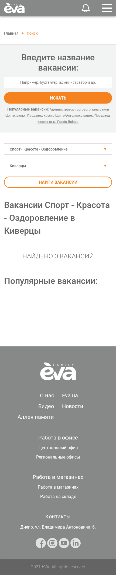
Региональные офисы (58, 457)
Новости (72, 406)
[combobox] (58, 149)
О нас (47, 395)
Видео (46, 406)
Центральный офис (58, 447)
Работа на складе (58, 496)
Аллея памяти (36, 417)
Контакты (58, 516)
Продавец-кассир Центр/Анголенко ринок (60, 116)
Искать (58, 98)
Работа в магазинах (58, 487)
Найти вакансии (58, 182)
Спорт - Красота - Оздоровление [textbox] (39, 149)
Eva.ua (70, 395)
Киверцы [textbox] (18, 166)
